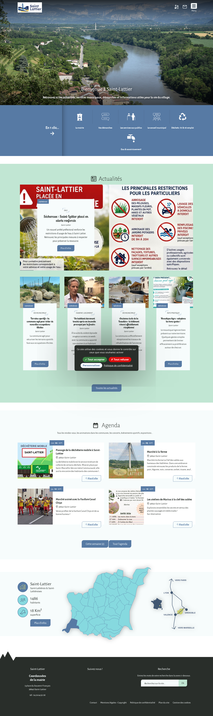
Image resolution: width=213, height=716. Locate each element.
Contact (93, 702)
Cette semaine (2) (95, 544)
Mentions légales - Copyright (113, 702)
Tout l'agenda (120, 544)
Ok (183, 682)
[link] (185, 7)
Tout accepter (96, 359)
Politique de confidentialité (142, 702)
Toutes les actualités (106, 388)
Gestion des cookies (182, 702)
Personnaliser (91, 365)
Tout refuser (121, 359)
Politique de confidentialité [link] (118, 365)
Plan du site (164, 702)
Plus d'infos (66, 248)
